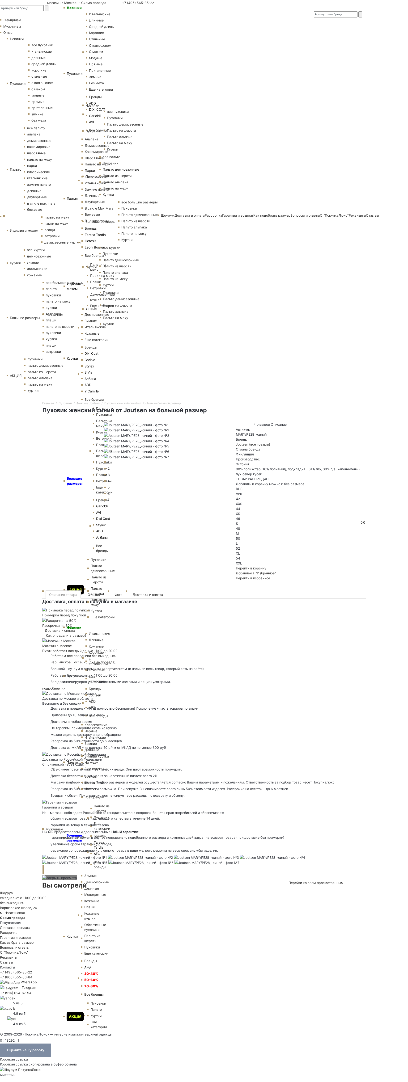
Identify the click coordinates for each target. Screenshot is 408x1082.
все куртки (36, 250)
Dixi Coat (91, 353)
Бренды (95, 97)
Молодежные (95, 895)
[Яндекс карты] (7, 998)
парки (32, 166)
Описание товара (63, 595)
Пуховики (74, 74)
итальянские (37, 178)
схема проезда (102, 662)
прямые (37, 102)
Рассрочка (8, 932)
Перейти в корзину (251, 568)
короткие (38, 70)
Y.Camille (92, 391)
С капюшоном (100, 45)
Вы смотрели (64, 885)
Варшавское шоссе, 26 (70, 662)
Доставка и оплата (148, 595)
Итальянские (95, 183)
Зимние (95, 77)
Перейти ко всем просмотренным (316, 883)
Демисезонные (97, 145)
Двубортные (95, 202)
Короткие (96, 33)
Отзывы (372, 215)
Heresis (90, 241)
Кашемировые (96, 152)
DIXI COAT (97, 109)
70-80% (91, 986)
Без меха (96, 83)
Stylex (89, 366)
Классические (96, 177)
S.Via (88, 372)
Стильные (97, 39)
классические (38, 172)
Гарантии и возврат (15, 937)
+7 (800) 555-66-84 (16, 977)
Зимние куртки (97, 756)
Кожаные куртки (91, 915)
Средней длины (102, 27)
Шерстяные (94, 158)
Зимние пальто (97, 189)
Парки (90, 170)
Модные (95, 58)
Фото (118, 595)
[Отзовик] (7, 1008)
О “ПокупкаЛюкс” (14, 952)
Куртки (72, 358)
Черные (91, 731)
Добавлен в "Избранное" (256, 573)
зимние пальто (39, 184)
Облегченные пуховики (95, 927)
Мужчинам (54, 829)
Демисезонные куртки (102, 296)
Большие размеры (25, 318)
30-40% (91, 974)
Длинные (96, 20)
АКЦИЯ (75, 590)
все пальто (36, 128)
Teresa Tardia (95, 235)
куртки (32, 390)
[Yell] (11, 1018)
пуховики (34, 359)
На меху (91, 762)
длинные (38, 58)
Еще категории (101, 89)
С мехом (96, 52)
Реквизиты (8, 957)
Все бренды (98, 130)
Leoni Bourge (95, 247)
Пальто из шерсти (102, 808)
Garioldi (95, 116)
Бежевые (92, 214)
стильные (39, 76)
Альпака (91, 139)
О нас (8, 32)
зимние (37, 114)
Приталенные (100, 70)
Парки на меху (102, 276)
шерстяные (36, 153)
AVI (91, 122)
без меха (38, 120)
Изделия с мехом (75, 286)
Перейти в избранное (253, 578)
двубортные (37, 197)
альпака (33, 134)
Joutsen (95, 695)
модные (37, 95)
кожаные (34, 275)
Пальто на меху (97, 164)
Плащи (95, 282)
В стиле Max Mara (99, 208)
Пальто (72, 199)
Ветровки (98, 288)
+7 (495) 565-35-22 (137, 3)
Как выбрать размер (17, 942)
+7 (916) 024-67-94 (15, 993)
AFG (97, 854)
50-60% (91, 980)
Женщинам (55, 314)
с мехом (38, 89)
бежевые (34, 209)
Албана (90, 379)
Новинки (74, 8)
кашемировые (38, 147)
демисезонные (39, 141)
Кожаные (92, 333)
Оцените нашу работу (25, 1050)
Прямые (95, 64)
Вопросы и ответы (15, 947)
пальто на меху (39, 159)
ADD (92, 103)
